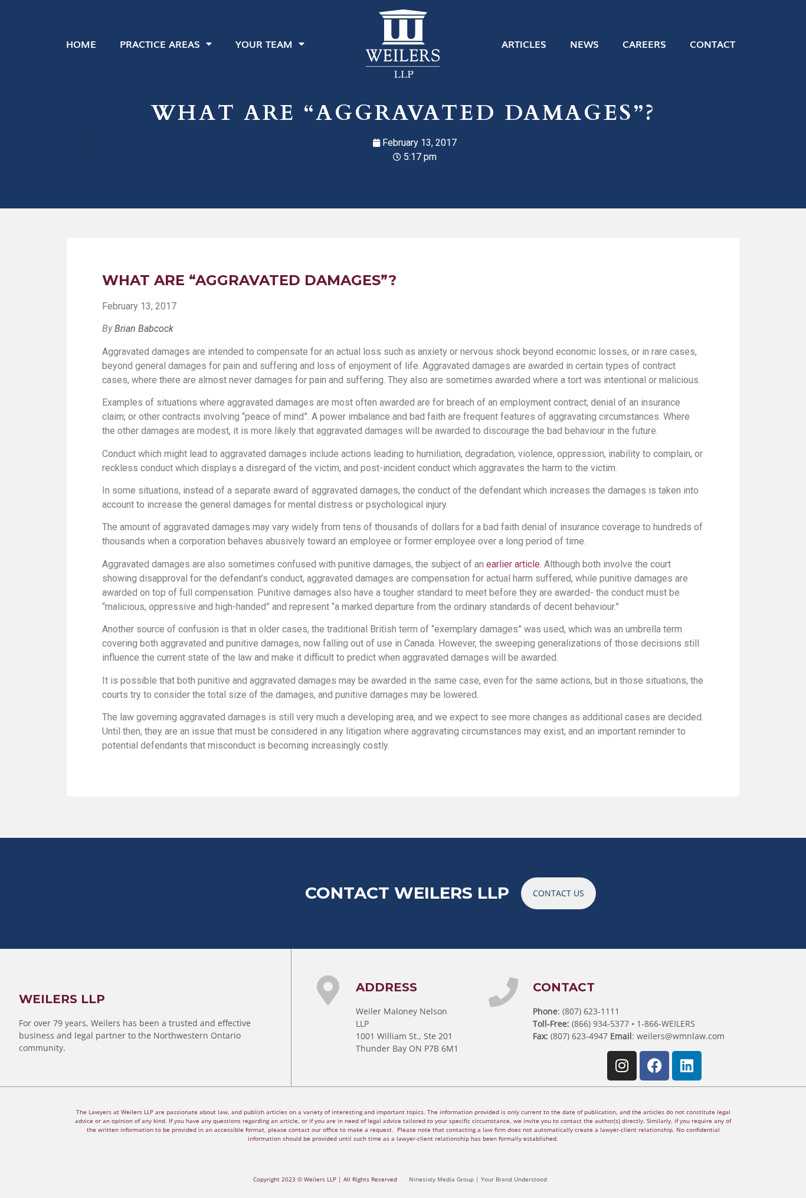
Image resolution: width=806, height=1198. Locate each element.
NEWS (584, 44)
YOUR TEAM (264, 44)
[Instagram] (622, 1066)
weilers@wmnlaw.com (681, 1036)
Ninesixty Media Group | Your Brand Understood (478, 1179)
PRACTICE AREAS (160, 44)
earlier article (513, 564)
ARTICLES (524, 44)
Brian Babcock (143, 328)
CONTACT (712, 44)
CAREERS (644, 44)
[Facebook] (654, 1066)
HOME (81, 44)
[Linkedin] (687, 1066)
